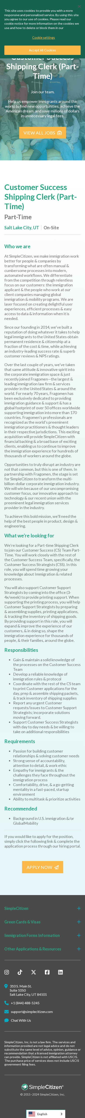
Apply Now (39, 867)
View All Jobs (39, 132)
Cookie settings (43, 37)
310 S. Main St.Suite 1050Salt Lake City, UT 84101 (28, 990)
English (42, 1114)
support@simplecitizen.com (32, 1011)
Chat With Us (21, 1020)
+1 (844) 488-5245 (25, 1003)
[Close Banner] (79, 6)
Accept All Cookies (42, 50)
